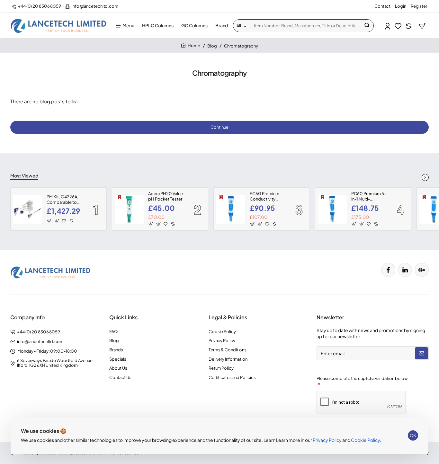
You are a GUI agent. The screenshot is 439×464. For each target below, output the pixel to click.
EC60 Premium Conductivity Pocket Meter (264, 196)
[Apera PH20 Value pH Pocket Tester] (129, 209)
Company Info (27, 317)
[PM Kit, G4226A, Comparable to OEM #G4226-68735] (27, 209)
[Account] (388, 25)
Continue (219, 127)
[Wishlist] (398, 25)
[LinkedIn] (405, 270)
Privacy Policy (327, 440)
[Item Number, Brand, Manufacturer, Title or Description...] (367, 26)
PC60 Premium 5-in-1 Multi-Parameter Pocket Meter (369, 196)
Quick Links (123, 317)
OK (413, 435)
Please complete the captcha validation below (362, 378)
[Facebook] (388, 270)
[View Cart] (422, 25)
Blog (212, 45)
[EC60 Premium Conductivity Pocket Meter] (230, 209)
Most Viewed (24, 175)
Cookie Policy (365, 440)
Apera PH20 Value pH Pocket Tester (165, 196)
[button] (49, 221)
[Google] (422, 270)
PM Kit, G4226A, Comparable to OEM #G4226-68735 (62, 199)
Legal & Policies (228, 317)
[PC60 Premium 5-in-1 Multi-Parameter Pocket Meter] (332, 209)
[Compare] (409, 25)
